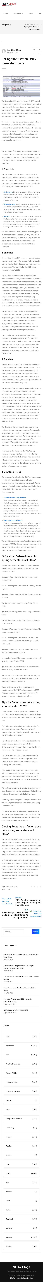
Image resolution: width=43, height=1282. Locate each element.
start (15, 887)
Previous (18, 897)
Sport (21, 1201)
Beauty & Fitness (21, 1082)
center (21, 1109)
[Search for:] (18, 931)
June (21, 1164)
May (21, 1182)
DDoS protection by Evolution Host (21, 1278)
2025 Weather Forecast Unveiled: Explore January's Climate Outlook (28, 902)
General (21, 1155)
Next (26, 910)
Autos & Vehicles (21, 1073)
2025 (21, 1036)
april (21, 1055)
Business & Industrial (21, 1091)
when (8, 889)
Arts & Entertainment (21, 1064)
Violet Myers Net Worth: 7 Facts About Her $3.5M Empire (19, 989)
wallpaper (21, 1237)
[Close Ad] (22, 1280)
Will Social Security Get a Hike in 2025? (16, 1010)
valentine (21, 1228)
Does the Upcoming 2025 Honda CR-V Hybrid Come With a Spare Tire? (15, 915)
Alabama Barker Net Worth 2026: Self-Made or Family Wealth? (21, 978)
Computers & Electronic (21, 1119)
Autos (31, 13)
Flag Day (21, 1146)
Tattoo (21, 1210)
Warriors (21, 1246)
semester (9, 887)
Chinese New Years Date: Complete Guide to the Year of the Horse (21, 956)
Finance (21, 1137)
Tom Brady (21, 1219)
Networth (21, 1192)
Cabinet (21, 1100)
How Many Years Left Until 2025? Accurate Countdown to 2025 (18, 1000)
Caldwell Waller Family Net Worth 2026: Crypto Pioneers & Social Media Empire (19, 967)
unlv (3, 889)
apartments (21, 1046)
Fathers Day (21, 1128)
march (21, 1173)
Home (5, 13)
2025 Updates (18, 13)
